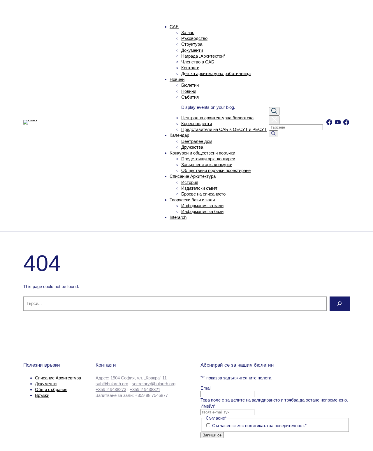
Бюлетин (190, 85)
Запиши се (212, 435)
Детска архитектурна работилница (216, 73)
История (189, 182)
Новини (177, 79)
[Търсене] (273, 133)
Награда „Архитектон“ (203, 56)
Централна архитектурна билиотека (217, 117)
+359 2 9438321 (145, 389)
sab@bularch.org (112, 383)
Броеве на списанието (203, 193)
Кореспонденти (196, 123)
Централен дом (196, 141)
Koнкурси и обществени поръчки (202, 152)
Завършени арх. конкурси (206, 164)
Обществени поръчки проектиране (216, 170)
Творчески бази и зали (192, 199)
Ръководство (194, 38)
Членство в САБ (197, 61)
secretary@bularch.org (153, 383)
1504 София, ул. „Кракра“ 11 (138, 377)
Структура (191, 44)
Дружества (192, 147)
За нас (187, 32)
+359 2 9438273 (111, 389)
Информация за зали (202, 205)
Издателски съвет (199, 188)
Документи (192, 50)
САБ (174, 26)
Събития (190, 97)
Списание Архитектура (193, 176)
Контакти (190, 67)
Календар (179, 135)
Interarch (178, 217)
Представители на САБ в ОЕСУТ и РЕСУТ (224, 129)
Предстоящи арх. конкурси (208, 158)
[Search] (340, 303)
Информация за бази (202, 211)
